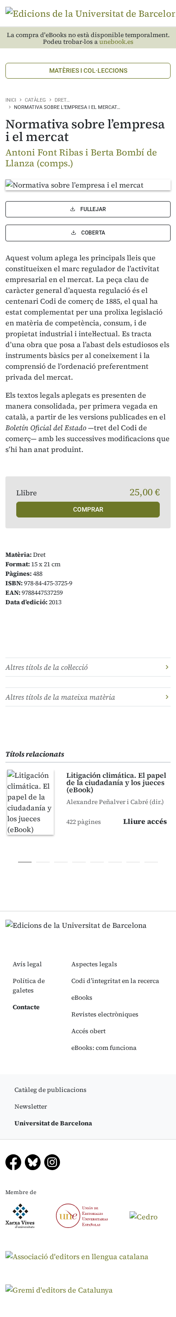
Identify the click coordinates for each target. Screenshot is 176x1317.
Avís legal (27, 964)
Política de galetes (29, 985)
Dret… (62, 100)
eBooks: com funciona (104, 1047)
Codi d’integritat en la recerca (115, 980)
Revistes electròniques (105, 1014)
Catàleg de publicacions (50, 1089)
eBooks (82, 997)
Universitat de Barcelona (53, 1123)
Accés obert (88, 1030)
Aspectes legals (94, 964)
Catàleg (35, 100)
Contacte (26, 1006)
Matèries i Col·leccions (88, 70)
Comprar (88, 509)
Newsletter (30, 1106)
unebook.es (116, 41)
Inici (10, 100)
